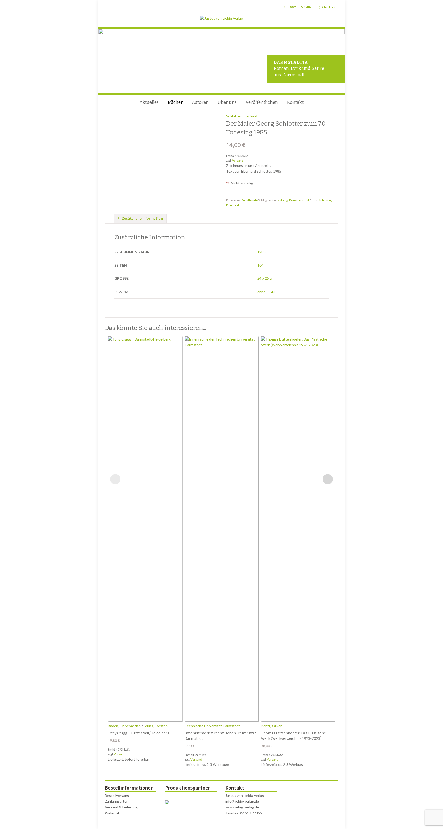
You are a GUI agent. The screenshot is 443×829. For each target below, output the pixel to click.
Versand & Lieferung (121, 807)
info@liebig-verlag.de (242, 801)
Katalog (283, 200)
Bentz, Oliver (271, 726)
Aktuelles (149, 102)
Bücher (175, 102)
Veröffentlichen (262, 102)
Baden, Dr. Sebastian (124, 726)
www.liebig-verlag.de (242, 807)
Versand (238, 160)
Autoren (200, 102)
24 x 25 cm (265, 278)
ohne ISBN (266, 291)
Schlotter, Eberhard (241, 116)
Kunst (293, 200)
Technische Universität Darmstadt (212, 726)
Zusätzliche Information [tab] (142, 218)
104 (260, 265)
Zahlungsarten (116, 801)
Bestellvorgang (117, 795)
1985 (261, 252)
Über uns (227, 102)
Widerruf (112, 813)
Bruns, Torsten (156, 726)
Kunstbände (249, 200)
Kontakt (295, 102)
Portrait (304, 200)
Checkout (328, 7)
